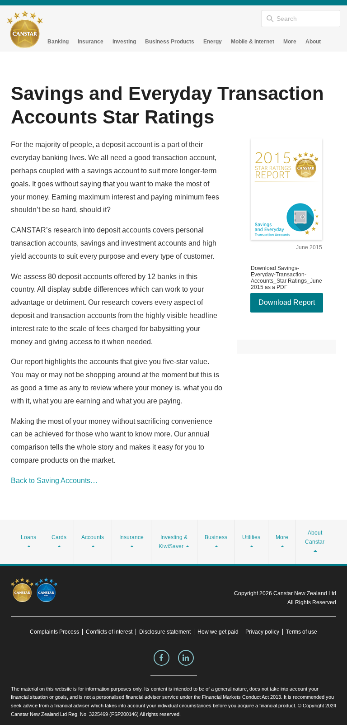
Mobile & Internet (252, 41)
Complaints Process (54, 632)
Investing (124, 41)
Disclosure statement (165, 632)
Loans (28, 537)
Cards (59, 537)
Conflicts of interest (109, 632)
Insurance (90, 41)
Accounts (92, 537)
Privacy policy (262, 632)
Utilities (251, 537)
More (289, 41)
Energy (212, 41)
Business (216, 537)
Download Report (286, 302)
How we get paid (218, 632)
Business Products (169, 41)
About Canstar (314, 537)
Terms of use (301, 632)
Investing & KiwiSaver (173, 542)
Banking (58, 41)
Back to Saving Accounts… (54, 480)
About (313, 41)
